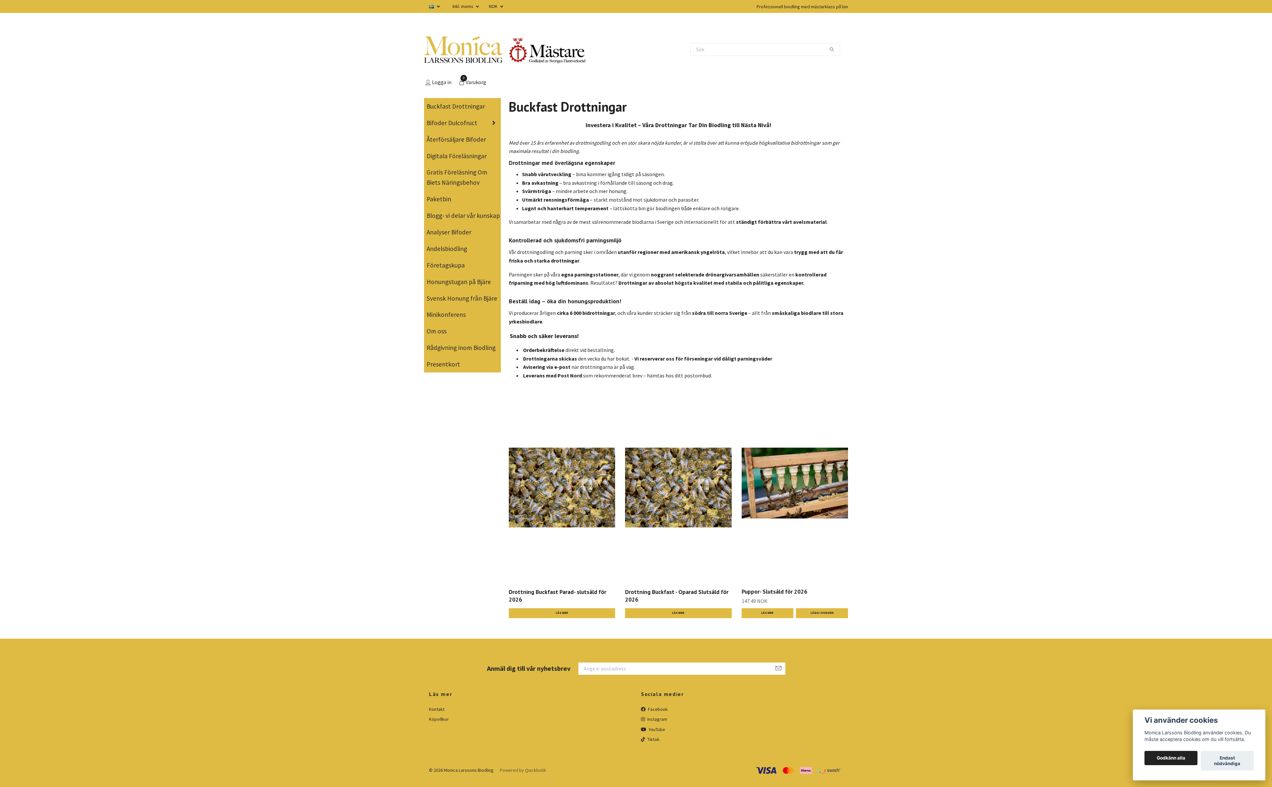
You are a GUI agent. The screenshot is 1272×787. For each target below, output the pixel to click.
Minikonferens (446, 315)
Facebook (657, 709)
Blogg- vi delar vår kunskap (463, 216)
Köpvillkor (439, 719)
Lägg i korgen (822, 613)
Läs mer (562, 613)
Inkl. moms (463, 6)
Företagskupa (446, 265)
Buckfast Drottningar (456, 106)
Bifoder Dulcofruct (452, 123)
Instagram (656, 719)
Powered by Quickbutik (523, 770)
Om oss (437, 331)
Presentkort (443, 364)
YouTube (656, 729)
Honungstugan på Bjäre (459, 282)
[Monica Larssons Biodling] (463, 49)
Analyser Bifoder (449, 232)
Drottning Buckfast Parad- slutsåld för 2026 (557, 595)
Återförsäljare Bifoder (456, 139)
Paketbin (439, 199)
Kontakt (437, 709)
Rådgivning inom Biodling (461, 348)
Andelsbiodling (447, 249)
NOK (494, 6)
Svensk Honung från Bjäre (462, 298)
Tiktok (653, 739)
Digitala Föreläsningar (457, 156)
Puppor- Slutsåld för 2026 (774, 591)
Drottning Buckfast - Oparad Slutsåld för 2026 (676, 595)
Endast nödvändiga (1227, 761)
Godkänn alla (1171, 758)
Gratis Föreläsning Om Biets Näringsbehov (457, 177)
